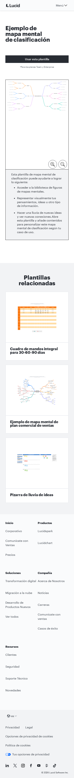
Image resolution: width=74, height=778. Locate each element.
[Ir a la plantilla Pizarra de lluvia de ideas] (37, 470)
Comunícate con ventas (49, 616)
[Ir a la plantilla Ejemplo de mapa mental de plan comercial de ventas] (37, 399)
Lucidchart (45, 542)
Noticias (43, 592)
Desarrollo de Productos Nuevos (18, 604)
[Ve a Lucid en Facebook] (31, 765)
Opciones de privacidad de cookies (29, 736)
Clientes (11, 654)
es (12, 716)
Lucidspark (45, 531)
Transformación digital (20, 581)
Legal (29, 727)
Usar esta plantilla (37, 59)
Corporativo (13, 531)
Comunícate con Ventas (16, 543)
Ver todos (11, 616)
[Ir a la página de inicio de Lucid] (17, 5)
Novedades (13, 690)
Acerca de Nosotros (51, 581)
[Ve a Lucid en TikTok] (54, 765)
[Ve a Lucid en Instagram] (23, 765)
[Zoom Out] (62, 164)
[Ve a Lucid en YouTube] (39, 765)
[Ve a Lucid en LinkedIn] (7, 765)
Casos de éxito (48, 628)
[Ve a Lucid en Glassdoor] (46, 765)
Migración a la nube (18, 592)
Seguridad (12, 666)
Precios (10, 554)
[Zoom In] (52, 164)
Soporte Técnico (16, 678)
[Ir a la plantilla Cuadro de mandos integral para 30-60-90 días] (37, 326)
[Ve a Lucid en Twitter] (15, 765)
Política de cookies (18, 745)
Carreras (43, 604)
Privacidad (12, 727)
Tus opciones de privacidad (30, 754)
